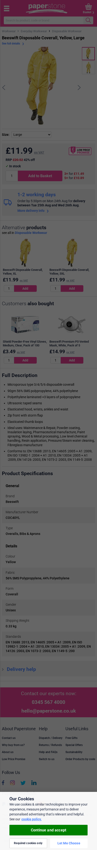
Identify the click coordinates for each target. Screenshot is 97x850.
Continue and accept (48, 830)
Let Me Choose (68, 843)
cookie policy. (31, 819)
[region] (48, 821)
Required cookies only (28, 843)
